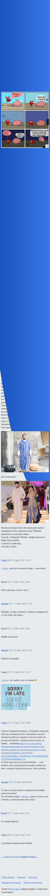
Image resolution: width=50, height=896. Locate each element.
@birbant (25, 796)
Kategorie (21, 877)
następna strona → (29, 857)
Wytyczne (32, 877)
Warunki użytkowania (11, 882)
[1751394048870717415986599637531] (25, 120)
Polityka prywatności (33, 882)
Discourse (15, 889)
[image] (15, 697)
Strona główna (8, 877)
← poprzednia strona (10, 857)
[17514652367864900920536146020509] (25, 502)
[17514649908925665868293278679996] (25, 451)
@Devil (5, 568)
